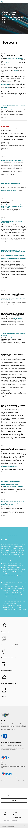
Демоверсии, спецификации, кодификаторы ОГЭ (13, 468)
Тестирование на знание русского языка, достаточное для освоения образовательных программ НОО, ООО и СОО (13, 257)
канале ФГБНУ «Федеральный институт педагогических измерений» (12, 487)
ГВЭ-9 (7, 87)
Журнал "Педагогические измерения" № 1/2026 (13, 106)
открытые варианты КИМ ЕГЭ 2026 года (12, 189)
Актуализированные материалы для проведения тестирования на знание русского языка (13, 252)
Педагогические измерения (16, 110)
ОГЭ (5, 815)
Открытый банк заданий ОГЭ (9, 658)
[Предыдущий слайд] (0, 17)
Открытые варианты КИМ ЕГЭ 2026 (10, 183)
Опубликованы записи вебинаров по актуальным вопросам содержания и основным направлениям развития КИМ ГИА (13, 483)
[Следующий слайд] (27, 17)
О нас (15, 812)
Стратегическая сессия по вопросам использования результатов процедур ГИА (12, 159)
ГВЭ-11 (7, 63)
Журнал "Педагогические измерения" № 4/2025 (13, 334)
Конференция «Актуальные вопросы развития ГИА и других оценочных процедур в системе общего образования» (13, 503)
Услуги (15, 815)
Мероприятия (17, 818)
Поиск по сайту (5, 632)
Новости (9, 42)
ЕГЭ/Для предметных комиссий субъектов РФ (12, 319)
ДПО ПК (3, 696)
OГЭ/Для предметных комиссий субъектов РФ (13, 298)
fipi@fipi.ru (16, 70)
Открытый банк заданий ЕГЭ (9, 645)
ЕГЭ (5, 812)
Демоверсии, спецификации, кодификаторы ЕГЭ (10, 465)
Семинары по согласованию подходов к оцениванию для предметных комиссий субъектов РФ (11, 221)
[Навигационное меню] (26, 1)
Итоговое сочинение (7, 670)
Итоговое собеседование (8, 683)
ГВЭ (5, 818)
